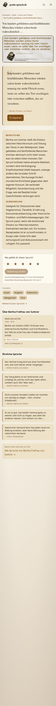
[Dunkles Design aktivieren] (44, 4)
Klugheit (18, 292)
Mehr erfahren (12, 339)
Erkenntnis (32, 292)
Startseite (6, 15)
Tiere (22, 297)
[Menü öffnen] (51, 4)
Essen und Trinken (25, 15)
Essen (7, 292)
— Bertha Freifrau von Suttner (19, 110)
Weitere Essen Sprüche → (14, 303)
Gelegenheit (10, 297)
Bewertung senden (16, 271)
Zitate (14, 15)
